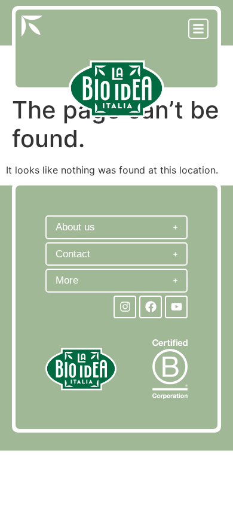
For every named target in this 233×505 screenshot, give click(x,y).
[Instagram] (125, 307)
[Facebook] (150, 307)
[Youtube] (176, 307)
